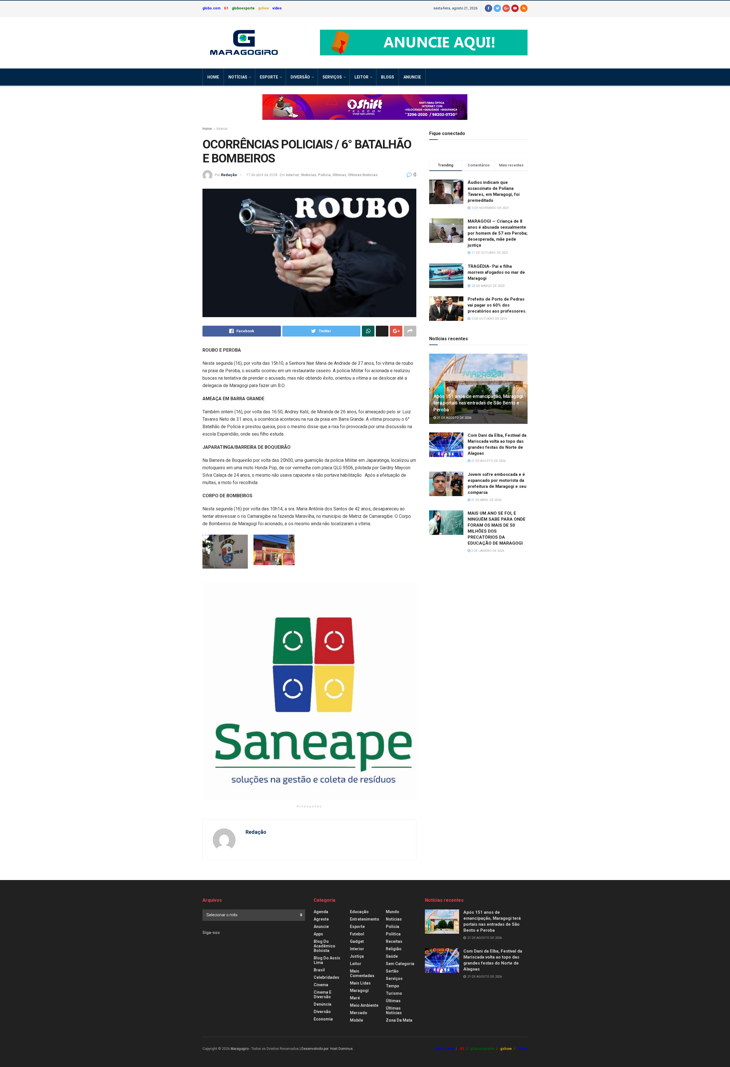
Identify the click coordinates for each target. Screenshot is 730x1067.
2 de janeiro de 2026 (487, 551)
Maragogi (359, 990)
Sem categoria (400, 963)
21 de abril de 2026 (485, 500)
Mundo (392, 911)
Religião (394, 949)
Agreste (321, 919)
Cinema (321, 985)
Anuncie (412, 77)
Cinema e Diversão (322, 994)
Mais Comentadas (362, 973)
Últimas (339, 175)
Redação (229, 175)
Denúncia (322, 1004)
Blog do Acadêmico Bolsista (324, 946)
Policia (324, 175)
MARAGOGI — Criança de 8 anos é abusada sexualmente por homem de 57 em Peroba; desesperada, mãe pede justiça (498, 233)
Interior (222, 129)
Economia (323, 1019)
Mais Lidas (360, 983)
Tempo (392, 986)
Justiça (357, 956)
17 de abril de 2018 (261, 175)
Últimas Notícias (363, 175)
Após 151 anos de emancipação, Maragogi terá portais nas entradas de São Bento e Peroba (478, 403)
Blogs (387, 77)
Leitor (361, 77)
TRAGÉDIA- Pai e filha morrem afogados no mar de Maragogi (496, 272)
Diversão (300, 77)
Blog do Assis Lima (327, 960)
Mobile (356, 1020)
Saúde (392, 956)
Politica (393, 934)
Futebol (357, 934)
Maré (355, 998)
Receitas (394, 941)
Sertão (392, 971)
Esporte (269, 77)
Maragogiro (240, 1049)
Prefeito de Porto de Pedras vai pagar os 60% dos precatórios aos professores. (497, 305)
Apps (318, 934)
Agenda (321, 911)
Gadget (357, 941)
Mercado (358, 1012)
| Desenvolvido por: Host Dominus (326, 1049)
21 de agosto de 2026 (453, 418)
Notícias (237, 77)
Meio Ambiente (364, 1005)
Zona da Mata (399, 1020)
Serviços (332, 77)
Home (213, 77)
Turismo (394, 993)
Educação (359, 911)
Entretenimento (364, 919)
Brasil (319, 970)
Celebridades (326, 977)
